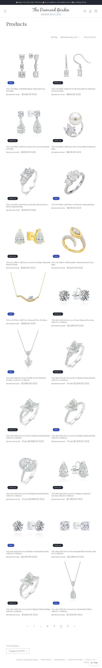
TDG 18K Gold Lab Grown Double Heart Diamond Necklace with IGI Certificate (26, 379)
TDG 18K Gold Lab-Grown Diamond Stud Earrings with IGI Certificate (73, 552)
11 (68, 626)
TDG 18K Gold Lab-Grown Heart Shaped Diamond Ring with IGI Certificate (28, 610)
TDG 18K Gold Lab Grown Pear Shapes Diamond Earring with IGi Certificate (70, 495)
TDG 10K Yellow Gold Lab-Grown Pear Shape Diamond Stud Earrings (28, 263)
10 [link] (61, 626)
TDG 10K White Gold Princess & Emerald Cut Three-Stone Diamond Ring (27, 206)
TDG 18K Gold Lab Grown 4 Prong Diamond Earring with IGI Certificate (72, 321)
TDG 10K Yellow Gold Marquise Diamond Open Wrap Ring (72, 263)
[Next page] (74, 626)
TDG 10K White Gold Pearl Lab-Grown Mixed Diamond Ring (73, 148)
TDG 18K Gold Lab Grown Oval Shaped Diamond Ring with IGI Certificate (27, 495)
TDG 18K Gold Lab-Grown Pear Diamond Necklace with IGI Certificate (71, 610)
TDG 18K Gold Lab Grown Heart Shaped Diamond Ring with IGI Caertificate (73, 379)
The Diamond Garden (30, 660)
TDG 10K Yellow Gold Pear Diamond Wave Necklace (26, 320)
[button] (5, 11)
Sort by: (54, 37)
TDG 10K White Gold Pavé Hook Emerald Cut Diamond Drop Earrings (73, 90)
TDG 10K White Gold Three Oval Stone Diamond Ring (72, 205)
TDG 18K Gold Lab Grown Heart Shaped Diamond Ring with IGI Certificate (28, 437)
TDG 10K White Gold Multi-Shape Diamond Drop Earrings (25, 90)
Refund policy (46, 660)
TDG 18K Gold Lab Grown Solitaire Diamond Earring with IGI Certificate (27, 552)
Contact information (75, 660)
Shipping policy (60, 660)
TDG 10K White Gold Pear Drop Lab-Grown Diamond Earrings (27, 148)
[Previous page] (27, 626)
